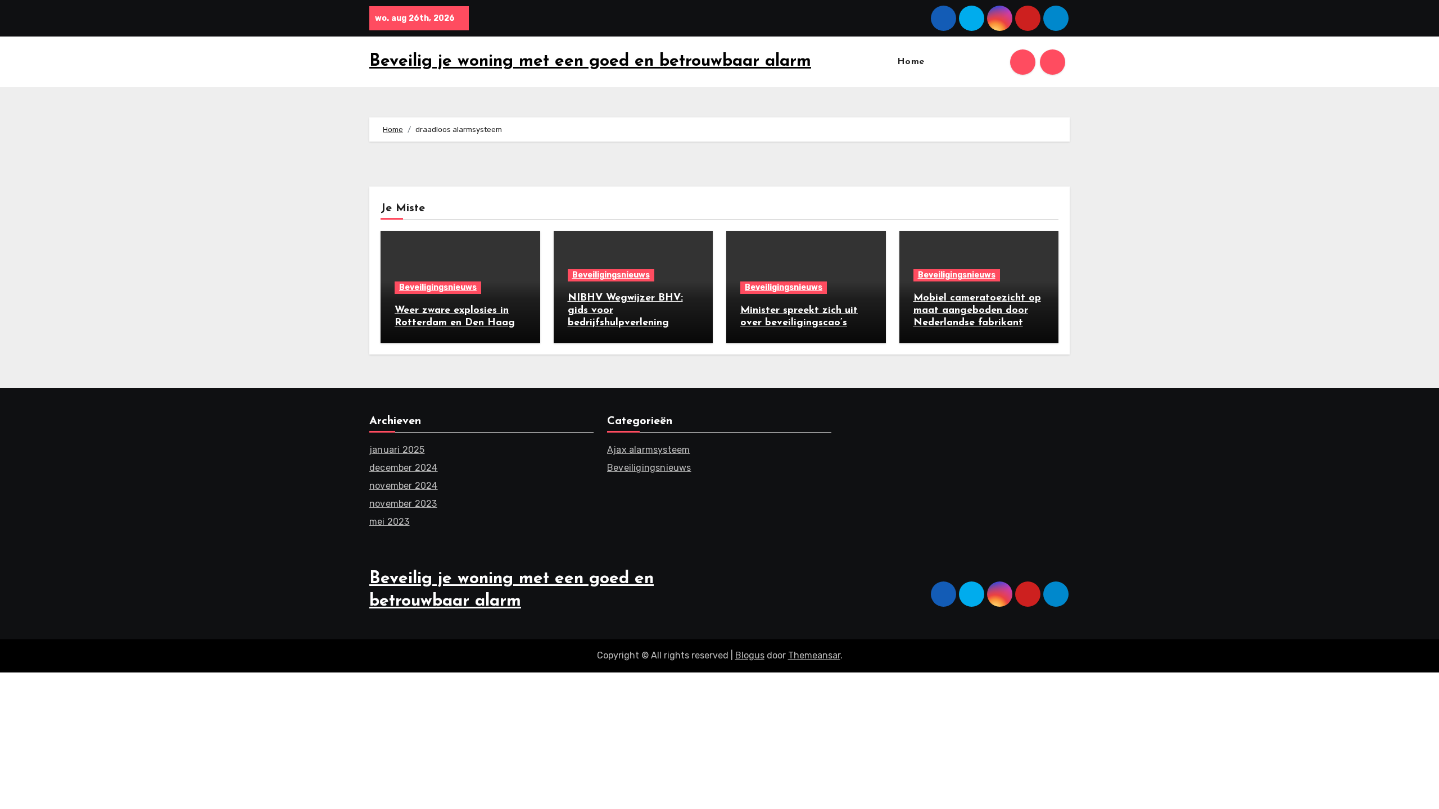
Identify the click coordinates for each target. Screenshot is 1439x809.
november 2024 (403, 485)
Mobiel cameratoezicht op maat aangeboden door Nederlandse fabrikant (977, 310)
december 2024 (403, 467)
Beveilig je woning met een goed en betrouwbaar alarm (590, 61)
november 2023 (403, 503)
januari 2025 (396, 449)
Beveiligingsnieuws (438, 287)
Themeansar (814, 655)
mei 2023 (389, 521)
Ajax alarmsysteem (648, 449)
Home (911, 61)
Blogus (749, 655)
